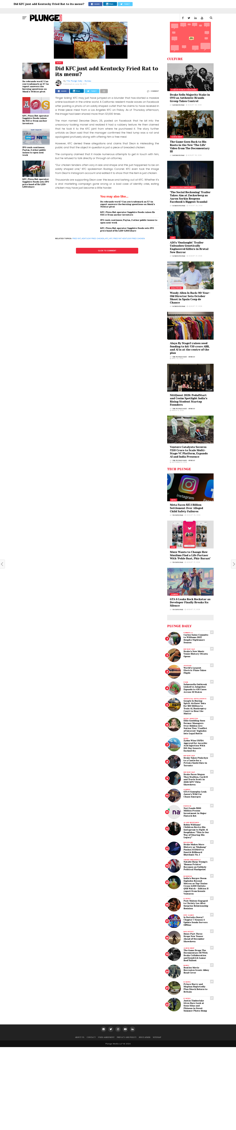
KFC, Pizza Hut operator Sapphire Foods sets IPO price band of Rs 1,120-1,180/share (35, 183)
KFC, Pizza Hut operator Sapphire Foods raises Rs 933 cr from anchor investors (35, 120)
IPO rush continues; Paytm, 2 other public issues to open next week (34, 151)
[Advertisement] (82, 1088)
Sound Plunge (178, 105)
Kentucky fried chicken (93, 238)
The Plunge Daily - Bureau (78, 81)
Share (111, 4)
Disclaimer (144, 1037)
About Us (79, 1037)
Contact (91, 1037)
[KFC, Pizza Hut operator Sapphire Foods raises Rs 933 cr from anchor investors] (36, 112)
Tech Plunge (177, 515)
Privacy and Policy (126, 1037)
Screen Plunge (178, 206)
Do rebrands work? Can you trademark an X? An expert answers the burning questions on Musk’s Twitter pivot (35, 86)
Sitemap (157, 1037)
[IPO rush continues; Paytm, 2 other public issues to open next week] (36, 144)
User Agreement (106, 1037)
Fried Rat (76, 238)
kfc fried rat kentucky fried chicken (127, 238)
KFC (106, 238)
